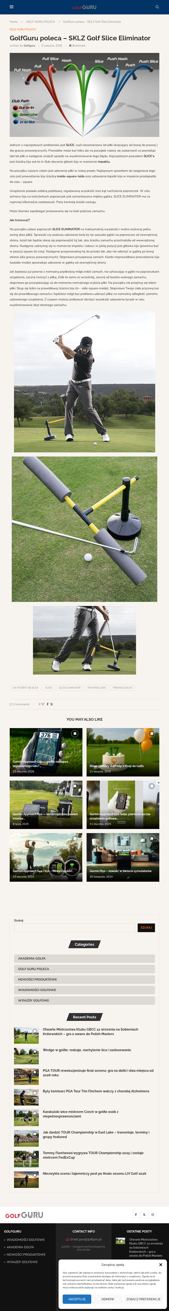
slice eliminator (70, 687)
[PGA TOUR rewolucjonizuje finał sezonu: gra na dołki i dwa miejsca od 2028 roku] (26, 1076)
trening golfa (122, 687)
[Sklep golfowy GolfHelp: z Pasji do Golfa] (123, 752)
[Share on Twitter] (51, 704)
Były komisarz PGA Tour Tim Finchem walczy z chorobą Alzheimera (96, 1091)
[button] (161, 1265)
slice (48, 687)
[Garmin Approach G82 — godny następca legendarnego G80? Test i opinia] (46, 752)
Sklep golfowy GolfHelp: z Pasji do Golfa (117, 766)
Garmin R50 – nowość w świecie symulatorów (121, 871)
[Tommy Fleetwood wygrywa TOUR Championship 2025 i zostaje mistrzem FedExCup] (26, 1159)
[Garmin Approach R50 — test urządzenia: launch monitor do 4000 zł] (46, 805)
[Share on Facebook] (47, 704)
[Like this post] (42, 704)
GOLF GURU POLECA (40, 22)
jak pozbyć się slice (25, 687)
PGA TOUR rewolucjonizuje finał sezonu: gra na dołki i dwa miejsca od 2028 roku (98, 1073)
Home (14, 22)
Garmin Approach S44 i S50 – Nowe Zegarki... (43, 871)
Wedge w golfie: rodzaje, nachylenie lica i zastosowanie (87, 1050)
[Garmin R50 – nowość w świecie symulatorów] (123, 857)
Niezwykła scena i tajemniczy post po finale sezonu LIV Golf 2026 (94, 1174)
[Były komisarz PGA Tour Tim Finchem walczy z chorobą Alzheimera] (26, 1097)
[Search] (157, 7)
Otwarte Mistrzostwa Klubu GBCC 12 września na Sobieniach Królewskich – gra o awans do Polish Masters (90, 1031)
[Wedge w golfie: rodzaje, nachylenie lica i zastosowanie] (26, 1056)
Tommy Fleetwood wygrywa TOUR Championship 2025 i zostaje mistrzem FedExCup (93, 1155)
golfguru (29, 46)
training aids (97, 687)
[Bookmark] (74, 733)
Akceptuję (77, 1299)
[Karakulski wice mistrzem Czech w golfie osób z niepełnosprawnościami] (26, 1118)
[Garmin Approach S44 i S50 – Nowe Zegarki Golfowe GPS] (46, 857)
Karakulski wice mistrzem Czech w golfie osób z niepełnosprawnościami (81, 1114)
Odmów (107, 1299)
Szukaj (18, 920)
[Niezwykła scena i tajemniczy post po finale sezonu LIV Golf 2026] (26, 1179)
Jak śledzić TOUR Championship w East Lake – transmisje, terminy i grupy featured (96, 1134)
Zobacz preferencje (143, 1299)
